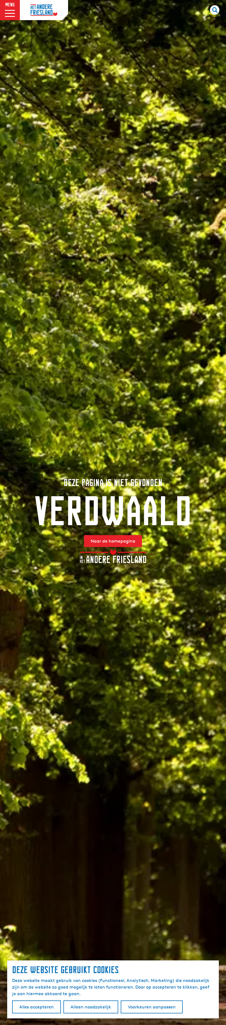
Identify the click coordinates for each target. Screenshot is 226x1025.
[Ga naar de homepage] (43, 10)
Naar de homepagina (113, 541)
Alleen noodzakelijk (91, 1007)
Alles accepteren (36, 1007)
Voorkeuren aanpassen (152, 1007)
